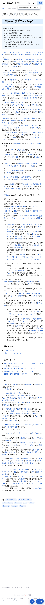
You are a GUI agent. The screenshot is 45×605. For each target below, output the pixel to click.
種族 (16, 177)
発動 (38, 236)
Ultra (14, 366)
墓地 (37, 110)
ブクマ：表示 (37, 599)
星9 (25, 503)
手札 (15, 62)
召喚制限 (19, 59)
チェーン (6, 461)
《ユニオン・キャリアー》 (14, 469)
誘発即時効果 (19, 239)
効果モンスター (7, 503)
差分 (11, 14)
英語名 (6, 195)
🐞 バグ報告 (27, 595)
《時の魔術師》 (29, 59)
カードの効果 (12, 445)
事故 (17, 112)
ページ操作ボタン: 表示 (23, 599)
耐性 (23, 103)
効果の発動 (8, 155)
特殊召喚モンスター (26, 443)
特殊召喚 (35, 62)
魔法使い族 (23, 55)
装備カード (9, 476)
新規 (40, 3)
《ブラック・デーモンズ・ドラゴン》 (22, 218)
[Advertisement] (22, 529)
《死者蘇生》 (25, 125)
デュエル (13, 137)
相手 (33, 132)
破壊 (28, 395)
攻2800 (14, 506)
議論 (25, 14)
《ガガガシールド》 (10, 103)
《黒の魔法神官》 (26, 177)
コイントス (31, 93)
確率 (3, 95)
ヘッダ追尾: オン (8, 599)
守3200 (22, 506)
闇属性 (15, 55)
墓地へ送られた (10, 452)
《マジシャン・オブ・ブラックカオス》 (25, 259)
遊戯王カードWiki (13, 3)
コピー (29, 84)
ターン (19, 216)
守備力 (16, 179)
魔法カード (38, 64)
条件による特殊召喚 (14, 166)
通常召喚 (6, 59)
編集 (4, 14)
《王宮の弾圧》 (18, 461)
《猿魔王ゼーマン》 (20, 270)
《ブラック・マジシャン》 (15, 84)
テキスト (12, 150)
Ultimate (33, 368)
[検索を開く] (34, 3)
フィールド (29, 75)
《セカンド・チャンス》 (29, 98)
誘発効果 (5, 64)
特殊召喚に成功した (24, 64)
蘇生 (36, 112)
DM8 (11, 282)
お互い (28, 234)
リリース (35, 105)
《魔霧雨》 (35, 211)
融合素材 (13, 80)
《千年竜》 (8, 211)
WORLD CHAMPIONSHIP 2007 (30, 293)
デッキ (21, 62)
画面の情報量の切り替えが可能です (29, 7)
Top (3, 8)
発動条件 (36, 245)
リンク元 (34, 14)
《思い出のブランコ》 (11, 125)
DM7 (6, 282)
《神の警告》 (30, 461)
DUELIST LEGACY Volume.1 (14, 369)
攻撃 (22, 135)
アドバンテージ (7, 123)
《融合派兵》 (28, 80)
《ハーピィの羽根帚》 (11, 132)
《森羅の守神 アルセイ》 (13, 189)
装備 (14, 472)
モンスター (12, 70)
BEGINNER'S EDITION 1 (12, 371)
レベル (4, 75)
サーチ (5, 66)
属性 (12, 177)
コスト (30, 483)
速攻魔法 (18, 245)
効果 (8, 89)
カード (23, 227)
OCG (9, 173)
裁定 (32, 166)
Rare (40, 374)
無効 (15, 213)
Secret (17, 366)
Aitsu (22, 595)
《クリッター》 (19, 395)
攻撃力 (9, 179)
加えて (34, 236)
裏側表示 (8, 425)
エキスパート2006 (10, 293)
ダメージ (27, 89)
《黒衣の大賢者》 (11, 500)
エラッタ (38, 170)
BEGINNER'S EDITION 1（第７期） (16, 374)
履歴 (18, 14)
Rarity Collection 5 (17, 170)
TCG (6, 163)
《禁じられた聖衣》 (17, 414)
